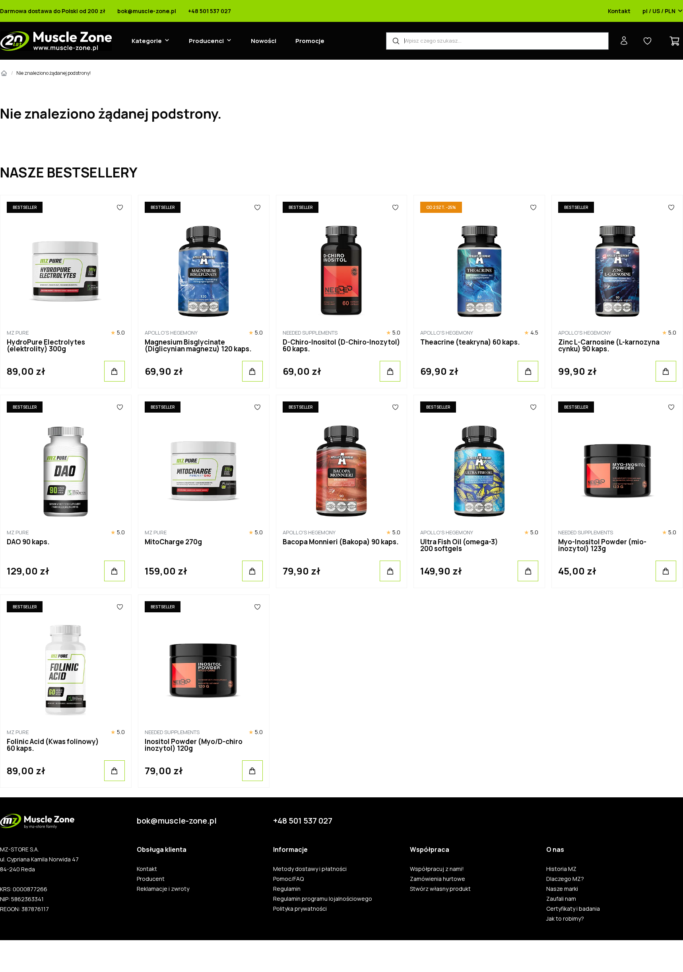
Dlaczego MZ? (565, 879)
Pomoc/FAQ (288, 879)
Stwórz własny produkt (440, 889)
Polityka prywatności (300, 909)
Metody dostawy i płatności (310, 869)
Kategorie (147, 41)
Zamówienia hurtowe (437, 879)
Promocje (309, 41)
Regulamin (287, 889)
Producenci (206, 41)
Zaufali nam (561, 899)
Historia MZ (561, 869)
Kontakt (619, 11)
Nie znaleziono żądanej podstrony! (53, 73)
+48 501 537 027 (209, 11)
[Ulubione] (119, 207)
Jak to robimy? (565, 918)
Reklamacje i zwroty (163, 889)
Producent (151, 879)
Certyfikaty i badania (573, 909)
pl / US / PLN (658, 11)
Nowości (263, 41)
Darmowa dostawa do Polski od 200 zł (52, 11)
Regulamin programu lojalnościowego (322, 899)
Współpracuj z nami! (437, 869)
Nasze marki (562, 889)
